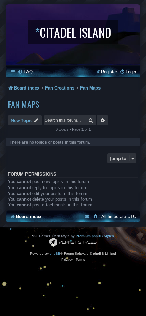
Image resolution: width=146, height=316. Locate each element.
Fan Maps (23, 104)
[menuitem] (25, 72)
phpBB (55, 253)
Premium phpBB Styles (95, 236)
